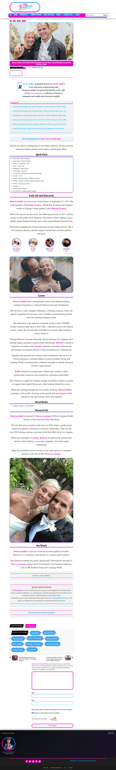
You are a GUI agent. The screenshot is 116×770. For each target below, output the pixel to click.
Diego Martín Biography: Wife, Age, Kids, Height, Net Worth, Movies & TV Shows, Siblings (40, 107)
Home (15, 15)
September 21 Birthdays (34, 644)
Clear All (111, 733)
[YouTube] (33, 761)
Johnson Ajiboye (36, 67)
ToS (65, 767)
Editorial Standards (56, 767)
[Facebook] (26, 761)
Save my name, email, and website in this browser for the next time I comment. (52, 709)
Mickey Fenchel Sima (34, 638)
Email (33, 700)
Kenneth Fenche (49, 633)
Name (33, 693)
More (77, 15)
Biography (23, 15)
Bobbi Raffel (35, 633)
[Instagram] (36, 761)
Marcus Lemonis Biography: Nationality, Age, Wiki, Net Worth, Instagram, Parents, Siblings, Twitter (40, 120)
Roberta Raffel (17, 644)
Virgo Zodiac (32, 649)
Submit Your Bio (36, 15)
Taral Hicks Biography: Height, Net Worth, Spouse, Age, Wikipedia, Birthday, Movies (38, 128)
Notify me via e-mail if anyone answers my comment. (46, 713)
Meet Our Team (49, 15)
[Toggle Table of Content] (18, 73)
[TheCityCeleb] (10, 14)
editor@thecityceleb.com (61, 598)
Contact (70, 767)
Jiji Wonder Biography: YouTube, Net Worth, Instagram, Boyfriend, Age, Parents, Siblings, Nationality (54, 659)
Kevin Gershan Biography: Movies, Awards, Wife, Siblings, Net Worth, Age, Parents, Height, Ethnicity (40, 111)
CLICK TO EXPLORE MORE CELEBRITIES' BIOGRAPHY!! (41, 612)
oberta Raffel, (28, 83)
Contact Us (68, 15)
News (58, 15)
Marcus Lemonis (24, 183)
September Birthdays (52, 644)
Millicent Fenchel (52, 639)
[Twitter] (29, 761)
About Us (45, 767)
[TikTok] (39, 761)
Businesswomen (30, 626)
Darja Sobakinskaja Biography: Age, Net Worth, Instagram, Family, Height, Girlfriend (28, 659)
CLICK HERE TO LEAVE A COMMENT (41, 575)
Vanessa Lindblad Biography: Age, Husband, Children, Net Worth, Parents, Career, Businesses (40, 124)
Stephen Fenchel (18, 650)
